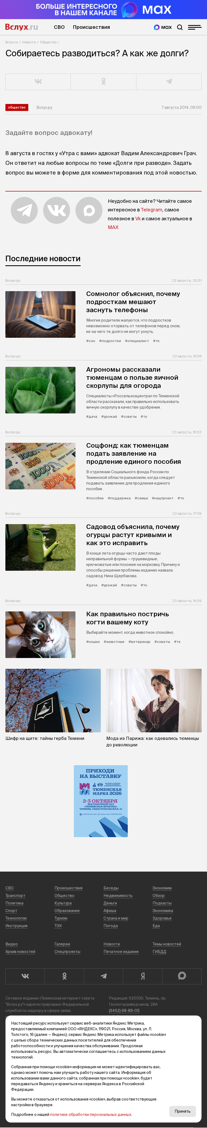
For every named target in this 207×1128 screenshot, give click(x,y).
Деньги (110, 903)
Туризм (60, 918)
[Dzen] (142, 976)
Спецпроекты (67, 951)
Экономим (162, 888)
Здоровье (162, 918)
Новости (29, 42)
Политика (14, 903)
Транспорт (15, 895)
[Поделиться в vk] (38, 82)
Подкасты (162, 903)
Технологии (16, 918)
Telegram (151, 210)
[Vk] (24, 976)
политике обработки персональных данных (90, 1114)
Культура (63, 903)
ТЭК (58, 926)
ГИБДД (159, 951)
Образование (67, 910)
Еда (156, 926)
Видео (11, 944)
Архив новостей (20, 951)
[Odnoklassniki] (64, 976)
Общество (48, 42)
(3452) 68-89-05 (124, 1010)
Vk (138, 218)
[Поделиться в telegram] (169, 82)
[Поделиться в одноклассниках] (103, 82)
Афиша (110, 910)
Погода (111, 926)
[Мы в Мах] (163, 27)
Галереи (62, 944)
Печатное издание (121, 951)
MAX (113, 227)
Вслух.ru (21, 27)
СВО (59, 27)
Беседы (111, 888)
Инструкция (16, 926)
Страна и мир (116, 918)
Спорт (11, 910)
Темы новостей (167, 944)
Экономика (163, 910)
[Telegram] (103, 976)
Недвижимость (118, 895)
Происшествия (91, 27)
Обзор (159, 895)
